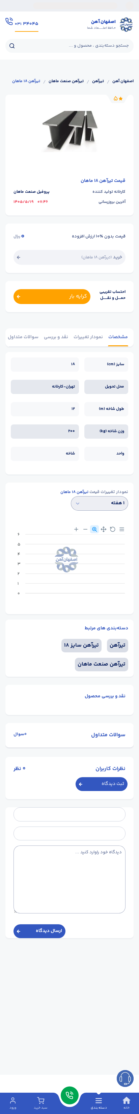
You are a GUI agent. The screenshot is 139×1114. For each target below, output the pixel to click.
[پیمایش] (103, 529)
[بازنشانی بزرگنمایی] (112, 529)
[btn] (125, 1078)
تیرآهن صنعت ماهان (66, 81)
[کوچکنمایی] (85, 529)
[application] (69, 566)
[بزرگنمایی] (76, 529)
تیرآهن (98, 81)
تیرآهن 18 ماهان (26, 81)
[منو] (121, 529)
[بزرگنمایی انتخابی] (94, 529)
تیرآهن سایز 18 (81, 645)
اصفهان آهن (123, 81)
